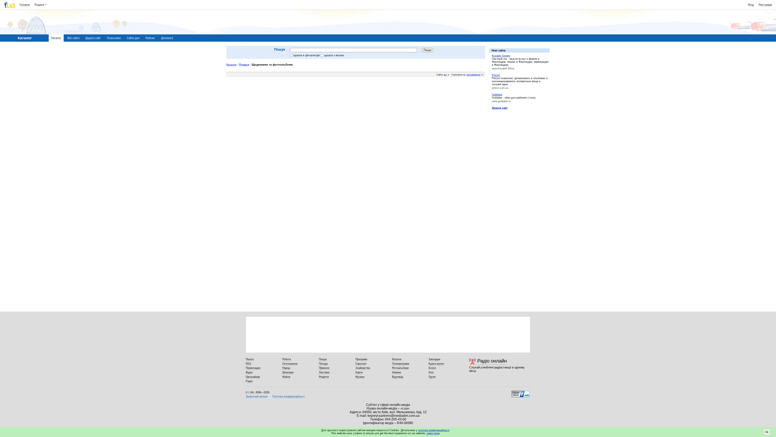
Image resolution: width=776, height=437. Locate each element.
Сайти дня (133, 37)
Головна (25, 4)
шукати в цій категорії (307, 55)
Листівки (324, 372)
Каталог (56, 37)
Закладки (434, 359)
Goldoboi (497, 94)
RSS (248, 363)
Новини (396, 372)
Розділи (39, 4)
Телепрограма (400, 363)
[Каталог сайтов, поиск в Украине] (520, 392)
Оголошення (289, 363)
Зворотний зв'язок (257, 396)
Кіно (431, 372)
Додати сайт (93, 37)
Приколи (324, 367)
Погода (323, 363)
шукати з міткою (334, 55)
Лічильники (114, 37)
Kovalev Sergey (501, 55)
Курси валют (436, 363)
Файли (286, 376)
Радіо (249, 381)
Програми (361, 359)
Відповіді (397, 376)
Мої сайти (73, 37)
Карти (359, 372)
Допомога (167, 37)
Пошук (323, 359)
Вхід (751, 4)
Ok (767, 432)
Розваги (244, 64)
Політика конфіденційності (288, 396)
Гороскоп (360, 363)
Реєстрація (765, 4)
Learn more (433, 433)
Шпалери (287, 372)
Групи (432, 376)
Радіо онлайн (492, 361)
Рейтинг (150, 37)
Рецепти (324, 376)
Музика (359, 376)
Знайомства (362, 367)
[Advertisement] (519, 139)
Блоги (432, 367)
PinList (496, 75)
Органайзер (253, 376)
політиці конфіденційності (433, 430)
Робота (286, 359)
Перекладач (253, 367)
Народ (286, 367)
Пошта (250, 359)
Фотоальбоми (400, 367)
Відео (249, 372)
